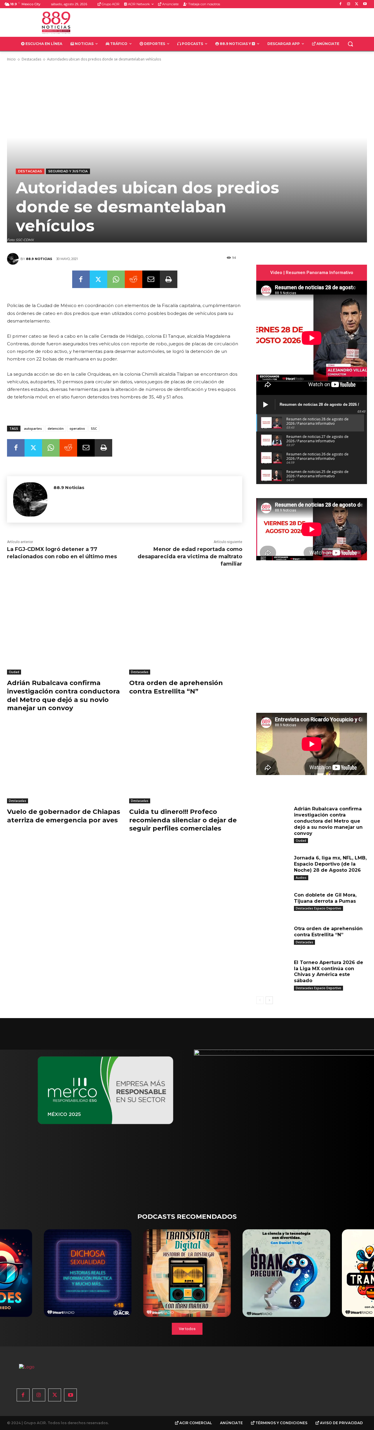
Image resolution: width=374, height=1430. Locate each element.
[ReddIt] (133, 279)
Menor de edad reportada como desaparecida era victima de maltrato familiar (190, 556)
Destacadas (31, 59)
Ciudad (14, 672)
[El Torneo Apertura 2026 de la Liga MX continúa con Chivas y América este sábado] (273, 970)
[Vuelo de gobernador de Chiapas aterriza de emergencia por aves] (63, 763)
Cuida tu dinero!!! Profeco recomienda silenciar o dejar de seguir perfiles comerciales (183, 820)
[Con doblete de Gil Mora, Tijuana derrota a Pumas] (273, 902)
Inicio (11, 59)
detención (56, 428)
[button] (350, 44)
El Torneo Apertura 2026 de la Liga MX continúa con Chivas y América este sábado (328, 971)
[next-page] (269, 1000)
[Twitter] (356, 4)
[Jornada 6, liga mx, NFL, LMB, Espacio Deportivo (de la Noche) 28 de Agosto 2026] (273, 865)
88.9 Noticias (39, 259)
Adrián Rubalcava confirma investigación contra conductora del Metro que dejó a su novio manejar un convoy (328, 821)
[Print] (168, 279)
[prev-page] (260, 1000)
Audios (301, 878)
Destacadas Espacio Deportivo (318, 908)
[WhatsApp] (116, 279)
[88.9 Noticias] (13, 259)
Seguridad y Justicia (68, 171)
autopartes (33, 428)
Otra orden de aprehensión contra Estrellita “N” (176, 687)
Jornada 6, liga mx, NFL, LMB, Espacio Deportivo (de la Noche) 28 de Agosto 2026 (330, 864)
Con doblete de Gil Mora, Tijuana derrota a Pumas (325, 898)
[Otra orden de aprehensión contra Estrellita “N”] (186, 635)
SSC (94, 428)
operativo (77, 428)
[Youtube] (364, 4)
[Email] (151, 279)
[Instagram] (348, 4)
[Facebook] (340, 4)
